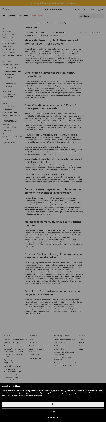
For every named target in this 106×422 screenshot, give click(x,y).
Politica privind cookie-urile (15, 395)
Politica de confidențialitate (33, 395)
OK (53, 404)
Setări (53, 411)
